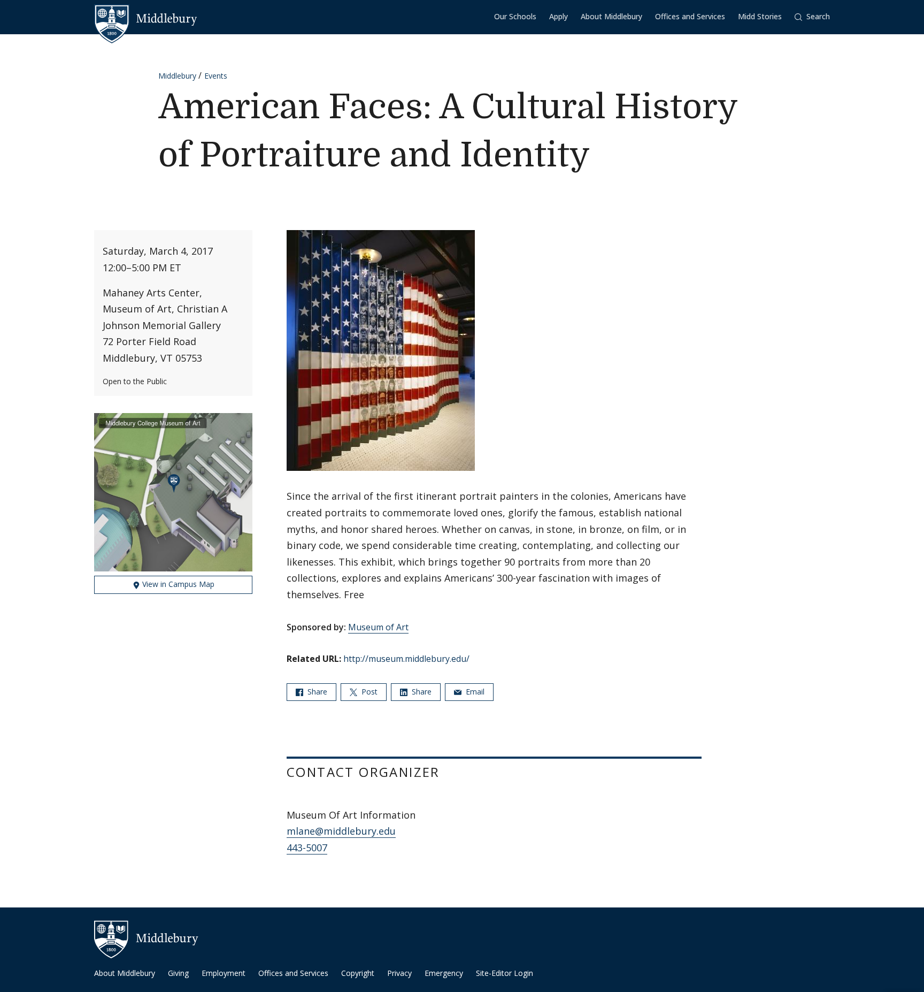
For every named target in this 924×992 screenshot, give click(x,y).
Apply (558, 16)
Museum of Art (378, 627)
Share (316, 691)
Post (368, 691)
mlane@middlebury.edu (341, 831)
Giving (178, 973)
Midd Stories (760, 16)
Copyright (357, 973)
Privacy (399, 973)
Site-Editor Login (504, 973)
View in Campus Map (177, 584)
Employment (223, 973)
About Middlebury (611, 16)
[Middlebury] (145, 19)
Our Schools (515, 16)
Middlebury (177, 76)
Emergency (444, 973)
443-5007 (307, 847)
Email (474, 691)
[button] (812, 17)
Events (215, 76)
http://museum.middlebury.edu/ (406, 659)
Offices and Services (690, 16)
